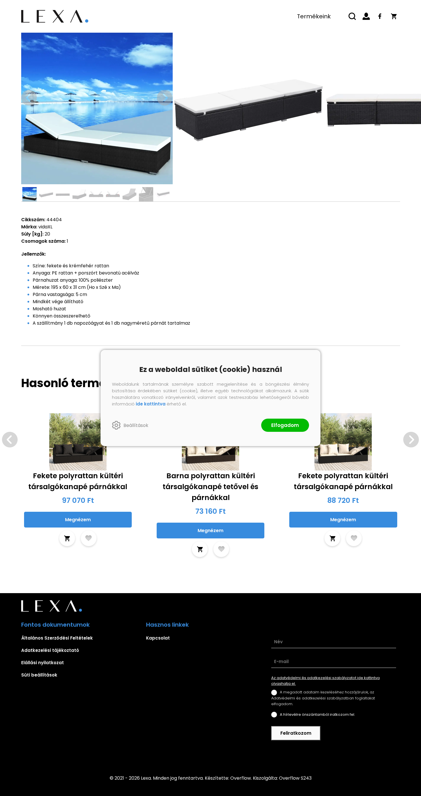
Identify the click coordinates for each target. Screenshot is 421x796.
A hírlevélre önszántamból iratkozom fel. (317, 714)
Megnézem (78, 519)
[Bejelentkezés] (366, 16)
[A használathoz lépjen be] (89, 538)
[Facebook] (380, 16)
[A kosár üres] (393, 16)
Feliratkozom (295, 733)
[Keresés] (352, 16)
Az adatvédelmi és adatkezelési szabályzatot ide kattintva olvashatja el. (325, 680)
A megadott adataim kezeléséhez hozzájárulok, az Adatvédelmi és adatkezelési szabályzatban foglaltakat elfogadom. (323, 697)
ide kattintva (151, 404)
